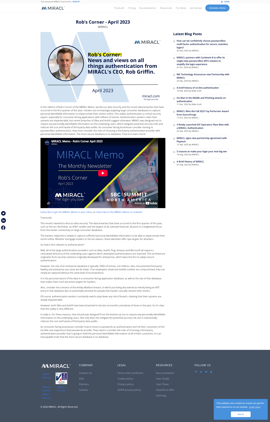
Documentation (147, 8)
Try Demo (181, 8)
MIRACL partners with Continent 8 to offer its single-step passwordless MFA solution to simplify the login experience (201, 61)
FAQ (81, 378)
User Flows (162, 384)
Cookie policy (125, 378)
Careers (83, 389)
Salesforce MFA (165, 389)
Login (226, 1)
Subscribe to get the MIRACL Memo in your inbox (66, 212)
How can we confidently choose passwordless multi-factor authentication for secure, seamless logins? (202, 44)
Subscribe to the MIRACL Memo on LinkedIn (119, 212)
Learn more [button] (254, 407)
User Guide (162, 378)
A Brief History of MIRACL (190, 161)
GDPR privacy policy (129, 389)
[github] (196, 371)
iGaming (161, 395)
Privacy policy (125, 384)
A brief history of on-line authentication (198, 87)
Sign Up (76, 1)
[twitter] (206, 371)
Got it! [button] (241, 414)
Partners (84, 384)
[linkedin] (201, 371)
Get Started (196, 8)
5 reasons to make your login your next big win (202, 151)
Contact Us (85, 373)
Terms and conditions (130, 373)
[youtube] (211, 371)
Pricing (132, 8)
